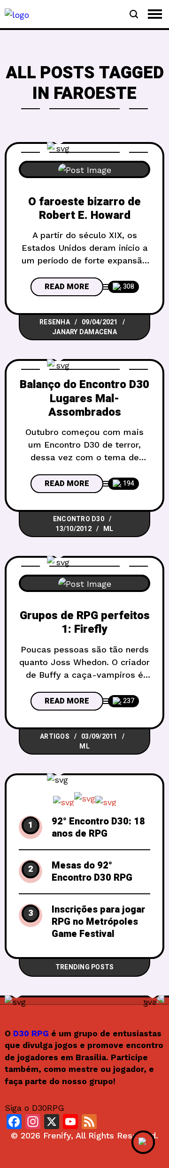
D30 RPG (31, 1033)
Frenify (57, 1135)
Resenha (54, 322)
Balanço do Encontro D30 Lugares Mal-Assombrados (84, 398)
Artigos (54, 736)
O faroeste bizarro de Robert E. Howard (84, 209)
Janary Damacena (84, 332)
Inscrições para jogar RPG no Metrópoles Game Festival (98, 922)
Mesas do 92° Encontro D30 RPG (92, 872)
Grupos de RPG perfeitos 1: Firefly (85, 622)
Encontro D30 (78, 519)
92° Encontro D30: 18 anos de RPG (98, 828)
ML (108, 529)
